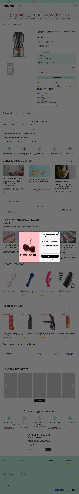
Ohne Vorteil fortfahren (50, 259)
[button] (5, 3)
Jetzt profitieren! (50, 256)
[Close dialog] (59, 233)
